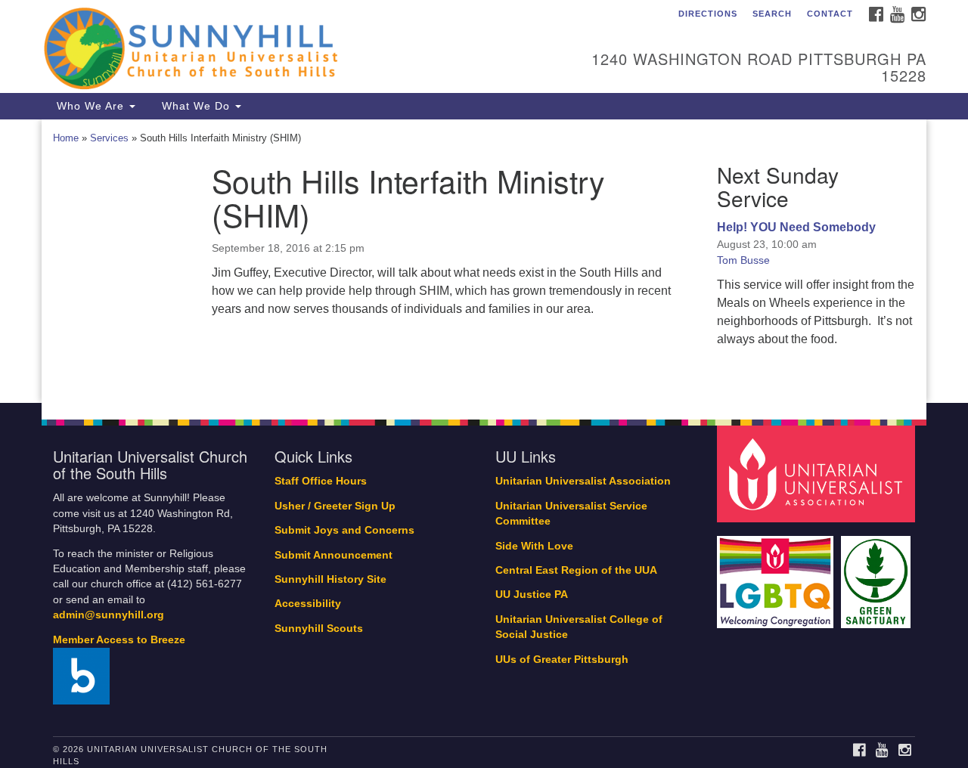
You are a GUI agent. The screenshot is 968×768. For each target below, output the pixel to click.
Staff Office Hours (321, 481)
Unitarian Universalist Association (583, 481)
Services (109, 138)
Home (66, 138)
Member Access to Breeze (119, 640)
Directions (707, 13)
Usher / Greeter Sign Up (335, 506)
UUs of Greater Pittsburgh (561, 659)
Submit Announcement (333, 555)
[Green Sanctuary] (877, 574)
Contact (830, 13)
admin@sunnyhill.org (108, 615)
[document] (484, 261)
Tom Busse (743, 260)
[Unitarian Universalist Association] (818, 473)
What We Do (196, 106)
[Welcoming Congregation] (777, 574)
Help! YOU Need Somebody (796, 227)
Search (772, 13)
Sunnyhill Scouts (319, 628)
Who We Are (90, 106)
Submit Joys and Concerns (344, 530)
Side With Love (534, 546)
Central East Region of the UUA (576, 570)
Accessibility (308, 603)
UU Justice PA (531, 594)
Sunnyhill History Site (330, 579)
